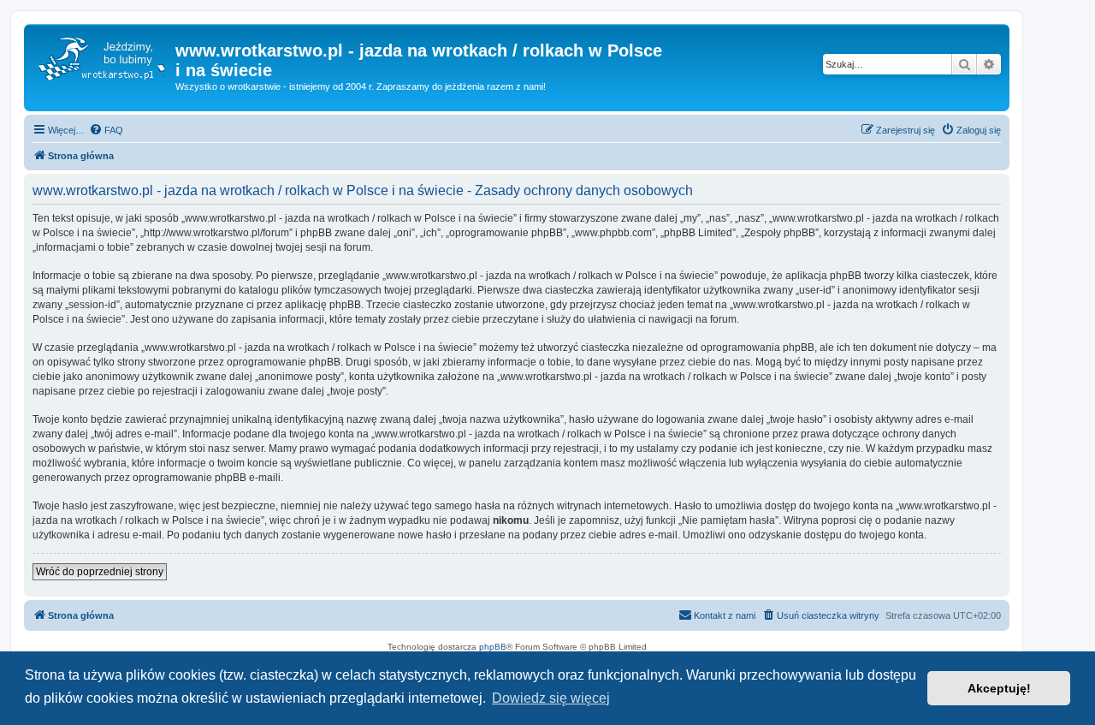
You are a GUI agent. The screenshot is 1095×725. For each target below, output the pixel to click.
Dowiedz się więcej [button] (551, 698)
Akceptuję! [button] (999, 688)
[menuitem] (106, 130)
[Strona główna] (101, 55)
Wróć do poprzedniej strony (99, 572)
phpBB (492, 646)
